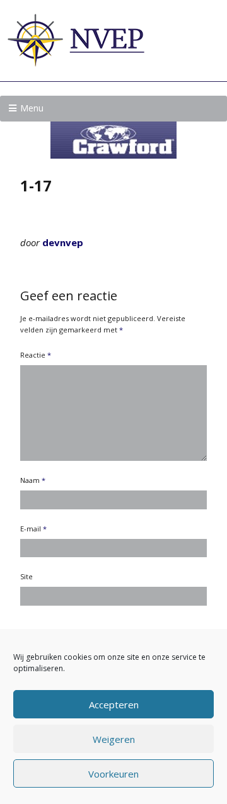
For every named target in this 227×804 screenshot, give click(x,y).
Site (26, 576)
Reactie (35, 355)
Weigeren (114, 739)
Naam (32, 480)
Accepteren (114, 704)
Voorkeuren (113, 773)
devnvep (62, 242)
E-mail (33, 528)
